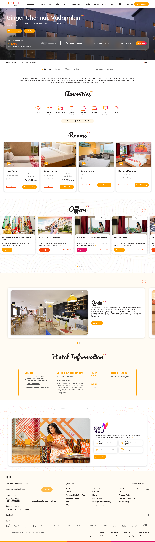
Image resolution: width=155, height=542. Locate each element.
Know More (30, 250)
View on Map (15, 31)
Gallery (30, 31)
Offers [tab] (67, 69)
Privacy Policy (125, 495)
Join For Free (99, 457)
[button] (126, 43)
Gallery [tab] (110, 69)
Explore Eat (97, 323)
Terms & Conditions (127, 498)
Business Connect (73, 498)
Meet (65, 4)
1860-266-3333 (12, 499)
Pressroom (114, 532)
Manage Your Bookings (102, 502)
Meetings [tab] (86, 69)
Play (57, 4)
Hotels (14, 62)
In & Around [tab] (98, 69)
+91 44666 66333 (33, 384)
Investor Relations (102, 536)
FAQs (121, 492)
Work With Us (128, 532)
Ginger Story (76, 4)
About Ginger (98, 488)
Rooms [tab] (58, 69)
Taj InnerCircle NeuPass (76, 495)
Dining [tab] (76, 69)
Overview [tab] (48, 69)
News (94, 495)
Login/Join (7, 250)
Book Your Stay (29, 187)
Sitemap (69, 505)
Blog (67, 502)
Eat (50, 4)
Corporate (102, 532)
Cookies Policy (144, 536)
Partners (116, 536)
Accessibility (124, 502)
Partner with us (98, 498)
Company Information (101, 505)
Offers (42, 4)
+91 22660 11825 (13, 501)
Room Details (11, 187)
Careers (95, 492)
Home (8, 62)
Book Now (141, 43)
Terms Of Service (144, 532)
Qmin (88, 4)
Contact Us (123, 488)
